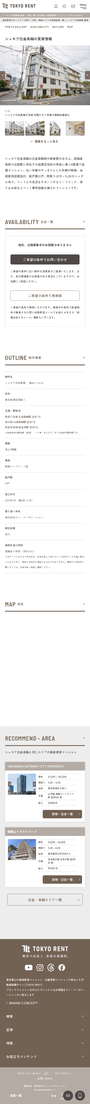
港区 (15, 399)
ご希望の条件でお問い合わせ (45, 259)
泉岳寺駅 (23, 427)
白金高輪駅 (24, 416)
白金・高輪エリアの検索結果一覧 (48, 20)
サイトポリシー (64, 1073)
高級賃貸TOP (9, 20)
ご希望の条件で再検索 (45, 295)
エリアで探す (23, 20)
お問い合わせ (45, 1078)
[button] (2, 75)
